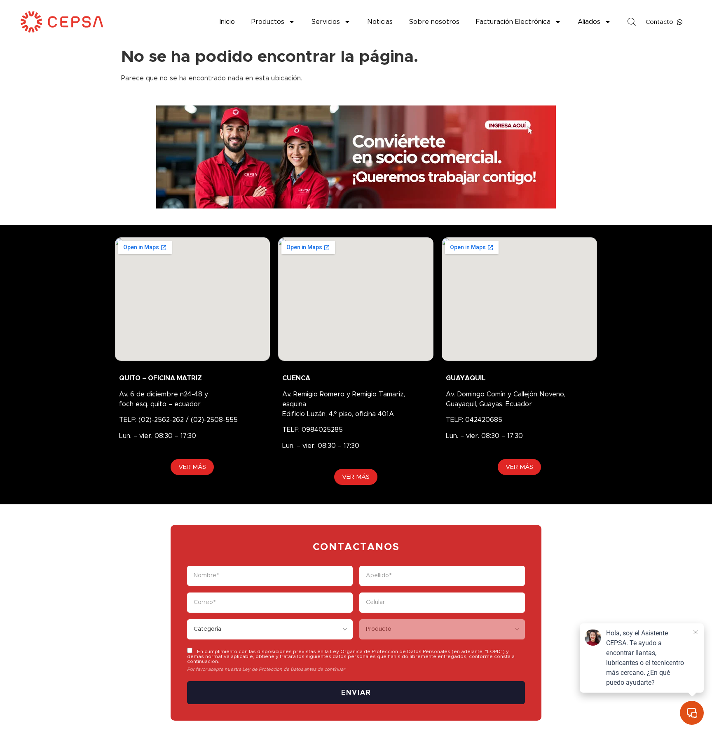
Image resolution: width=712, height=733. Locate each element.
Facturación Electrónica (513, 22)
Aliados (589, 22)
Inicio (227, 22)
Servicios (326, 22)
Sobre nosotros (434, 22)
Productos (267, 22)
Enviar (356, 692)
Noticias (380, 22)
